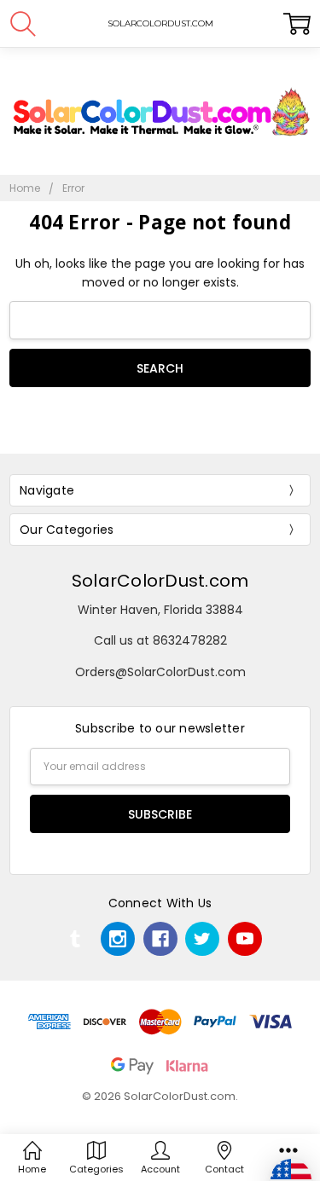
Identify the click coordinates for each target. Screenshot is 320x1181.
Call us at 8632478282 (160, 640)
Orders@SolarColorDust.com (160, 671)
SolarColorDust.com (160, 581)
